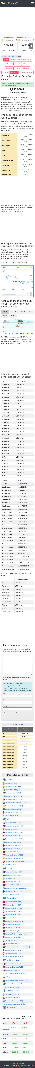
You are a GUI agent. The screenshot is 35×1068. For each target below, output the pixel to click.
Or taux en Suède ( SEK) (13, 878)
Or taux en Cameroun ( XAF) (14, 812)
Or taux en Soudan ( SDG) (13, 937)
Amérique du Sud (12, 990)
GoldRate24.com (19, 1063)
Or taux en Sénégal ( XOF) (13, 799)
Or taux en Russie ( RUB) (13, 875)
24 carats (9, 64)
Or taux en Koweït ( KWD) (13, 911)
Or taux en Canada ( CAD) (13, 970)
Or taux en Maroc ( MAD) (13, 924)
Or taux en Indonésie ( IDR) (14, 832)
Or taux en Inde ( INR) (12, 829)
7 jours (5, 311)
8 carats (29, 72)
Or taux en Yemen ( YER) (13, 953)
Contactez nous (22, 1065)
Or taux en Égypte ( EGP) (13, 905)
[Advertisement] (17, 23)
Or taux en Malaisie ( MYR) (13, 839)
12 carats (5, 72)
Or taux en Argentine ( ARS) (14, 1001)
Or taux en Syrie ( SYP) (12, 940)
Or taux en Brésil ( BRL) (12, 994)
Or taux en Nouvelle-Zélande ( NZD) (16, 981)
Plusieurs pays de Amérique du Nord (14, 973)
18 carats (17, 68)
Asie (8, 819)
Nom (5, 693)
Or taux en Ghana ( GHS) (13, 786)
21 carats (9, 68)
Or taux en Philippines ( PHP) (14, 852)
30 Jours (14, 311)
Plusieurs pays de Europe (11, 894)
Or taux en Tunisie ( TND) (13, 943)
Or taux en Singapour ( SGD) (14, 855)
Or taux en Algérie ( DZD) (13, 950)
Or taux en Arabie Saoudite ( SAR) (16, 934)
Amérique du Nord (12, 960)
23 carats (17, 64)
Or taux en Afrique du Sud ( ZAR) (15, 802)
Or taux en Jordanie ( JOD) (13, 908)
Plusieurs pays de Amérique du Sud (14, 1004)
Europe (9, 868)
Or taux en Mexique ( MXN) (13, 964)
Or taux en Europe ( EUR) (13, 891)
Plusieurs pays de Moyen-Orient (13, 956)
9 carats (22, 72)
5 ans (5, 315)
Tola (29, 59)
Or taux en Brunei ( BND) (13, 823)
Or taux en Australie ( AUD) (13, 984)
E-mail (5, 700)
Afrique (9, 779)
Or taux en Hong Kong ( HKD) (14, 826)
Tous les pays (10, 1007)
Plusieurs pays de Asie (10, 865)
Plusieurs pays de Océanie (11, 987)
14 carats (26, 68)
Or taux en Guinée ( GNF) (13, 790)
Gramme (13, 59)
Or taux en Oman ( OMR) (13, 927)
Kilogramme (22, 59)
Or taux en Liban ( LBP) (12, 914)
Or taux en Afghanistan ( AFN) (14, 861)
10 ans (13, 315)
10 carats (14, 72)
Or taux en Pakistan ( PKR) (13, 848)
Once (6, 59)
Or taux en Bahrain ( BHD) (13, 901)
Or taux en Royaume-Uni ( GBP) (15, 888)
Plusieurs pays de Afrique (11, 815)
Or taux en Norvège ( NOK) (13, 872)
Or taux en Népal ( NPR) (13, 845)
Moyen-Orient (11, 898)
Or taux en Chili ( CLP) (12, 997)
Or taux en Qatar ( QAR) (12, 931)
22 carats (26, 64)
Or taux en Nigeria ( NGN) (13, 796)
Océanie (9, 977)
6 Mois (23, 311)
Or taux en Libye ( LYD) (12, 918)
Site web (6, 706)
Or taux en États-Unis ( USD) (14, 967)
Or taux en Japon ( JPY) (12, 835)
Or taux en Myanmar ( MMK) (14, 842)
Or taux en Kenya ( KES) (13, 793)
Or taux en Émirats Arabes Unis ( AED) (17, 947)
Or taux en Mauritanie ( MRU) (14, 921)
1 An (30, 311)
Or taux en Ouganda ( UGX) (14, 806)
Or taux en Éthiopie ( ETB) (13, 783)
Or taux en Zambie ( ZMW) (13, 809)
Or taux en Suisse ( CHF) (13, 881)
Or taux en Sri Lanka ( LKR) (14, 858)
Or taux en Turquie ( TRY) (13, 885)
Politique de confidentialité (10, 1065)
